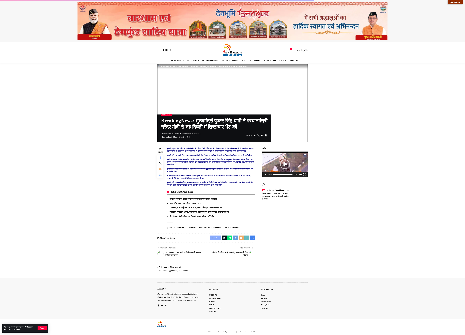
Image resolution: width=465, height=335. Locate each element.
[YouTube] (166, 50)
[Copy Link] (246, 238)
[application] (285, 164)
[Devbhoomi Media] (232, 50)
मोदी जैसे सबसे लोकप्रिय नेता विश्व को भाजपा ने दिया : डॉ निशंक (192, 216)
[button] (42, 328)
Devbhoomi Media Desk (171, 134)
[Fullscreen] (304, 174)
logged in (171, 271)
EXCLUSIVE (166, 114)
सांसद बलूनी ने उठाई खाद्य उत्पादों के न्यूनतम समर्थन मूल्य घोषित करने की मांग (196, 208)
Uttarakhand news (215, 227)
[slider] (283, 174)
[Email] (262, 135)
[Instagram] (169, 50)
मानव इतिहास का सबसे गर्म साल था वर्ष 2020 (185, 203)
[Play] (265, 174)
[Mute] (300, 174)
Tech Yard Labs (252, 332)
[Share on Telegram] (235, 238)
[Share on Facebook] (254, 135)
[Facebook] (163, 50)
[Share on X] (258, 135)
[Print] (266, 135)
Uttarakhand (182, 227)
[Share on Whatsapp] (229, 238)
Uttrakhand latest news (231, 227)
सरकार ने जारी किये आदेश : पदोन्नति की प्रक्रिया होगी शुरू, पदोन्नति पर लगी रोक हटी (199, 212)
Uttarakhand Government (197, 227)
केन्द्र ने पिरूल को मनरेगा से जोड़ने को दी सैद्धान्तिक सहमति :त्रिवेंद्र (193, 199)
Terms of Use (16, 329)
